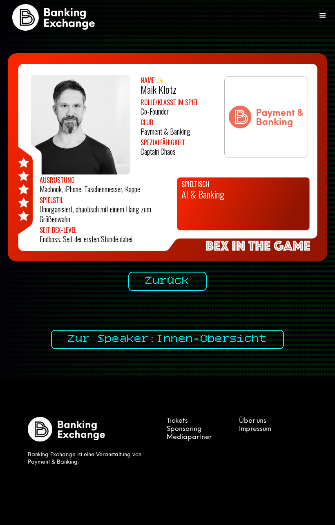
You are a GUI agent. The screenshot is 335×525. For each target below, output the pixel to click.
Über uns (252, 421)
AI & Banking (202, 194)
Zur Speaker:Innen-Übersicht (167, 339)
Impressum (255, 429)
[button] (322, 15)
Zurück (167, 281)
